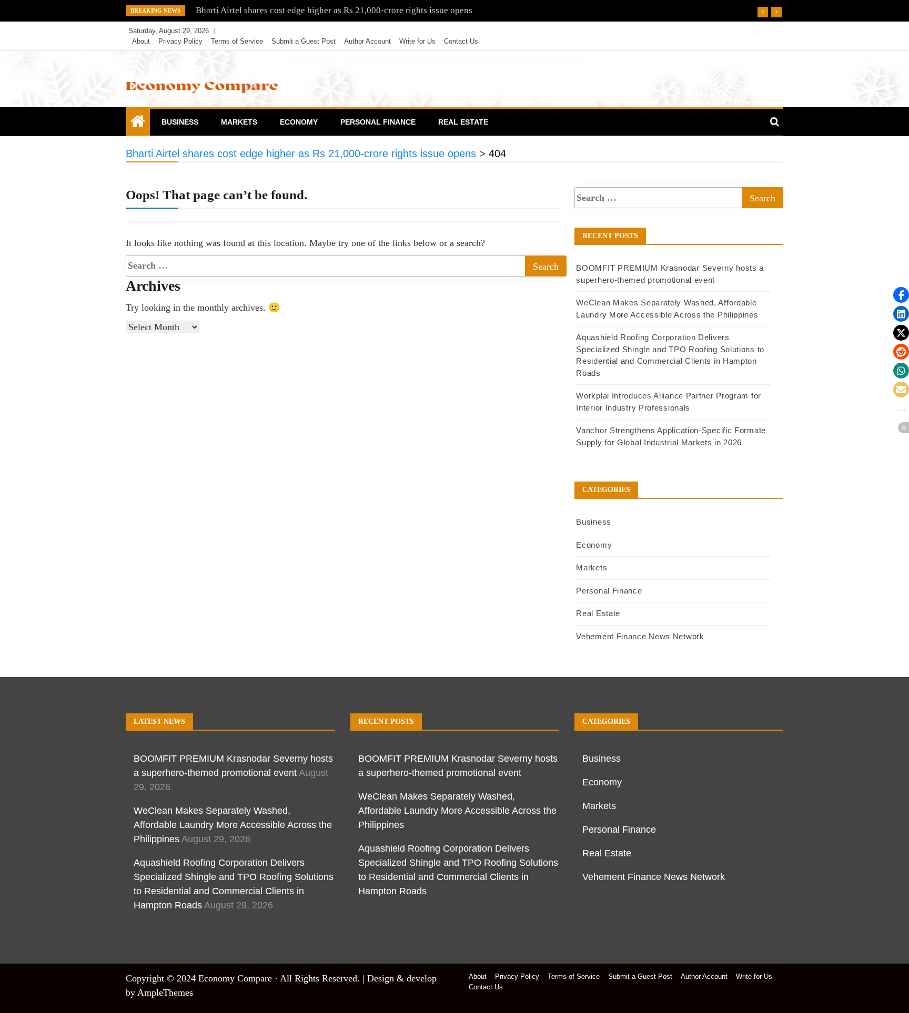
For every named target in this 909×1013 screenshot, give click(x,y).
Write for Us (417, 41)
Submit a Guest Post (303, 41)
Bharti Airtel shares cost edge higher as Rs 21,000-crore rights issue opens (334, 10)
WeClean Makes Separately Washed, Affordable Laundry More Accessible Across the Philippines (233, 824)
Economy (299, 122)
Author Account (367, 41)
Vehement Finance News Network (640, 636)
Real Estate (463, 122)
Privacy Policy (180, 41)
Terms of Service (237, 41)
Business (179, 122)
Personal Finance (378, 122)
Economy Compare (235, 978)
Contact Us (461, 41)
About (141, 41)
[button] (901, 295)
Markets (239, 122)
